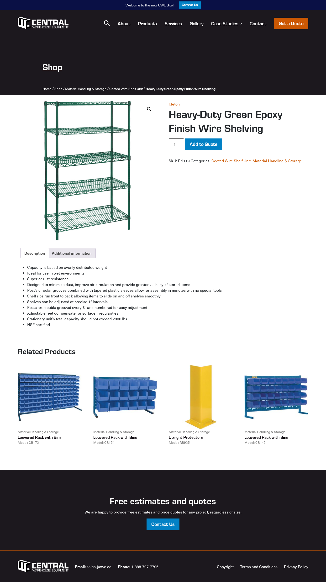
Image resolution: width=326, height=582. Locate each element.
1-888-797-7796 (138, 566)
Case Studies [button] (224, 23)
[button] (107, 23)
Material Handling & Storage (85, 88)
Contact (258, 23)
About (124, 23)
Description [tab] (34, 253)
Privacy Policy (296, 566)
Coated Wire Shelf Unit (126, 88)
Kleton (174, 104)
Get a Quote (291, 23)
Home (47, 88)
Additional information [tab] (72, 253)
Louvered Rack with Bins (40, 437)
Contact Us (190, 4)
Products (147, 23)
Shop (58, 88)
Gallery (197, 23)
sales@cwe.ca (93, 566)
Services (173, 23)
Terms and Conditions (259, 566)
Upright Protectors (186, 437)
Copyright (225, 566)
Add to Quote (203, 144)
